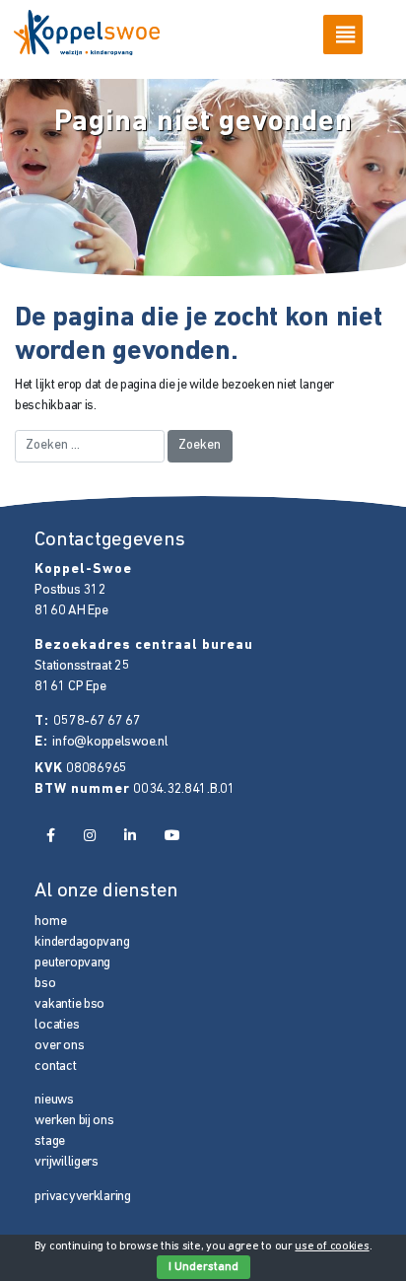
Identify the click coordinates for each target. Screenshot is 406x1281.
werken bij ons (73, 1120)
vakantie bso (69, 1004)
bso (44, 983)
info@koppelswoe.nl (110, 742)
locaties (56, 1025)
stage (49, 1141)
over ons (59, 1045)
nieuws (53, 1100)
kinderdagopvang (81, 942)
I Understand (203, 1267)
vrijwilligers (66, 1162)
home (50, 921)
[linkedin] (129, 836)
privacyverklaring (82, 1196)
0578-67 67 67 (96, 721)
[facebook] (49, 836)
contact (55, 1066)
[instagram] (88, 836)
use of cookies (332, 1246)
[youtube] (172, 836)
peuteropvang (72, 963)
